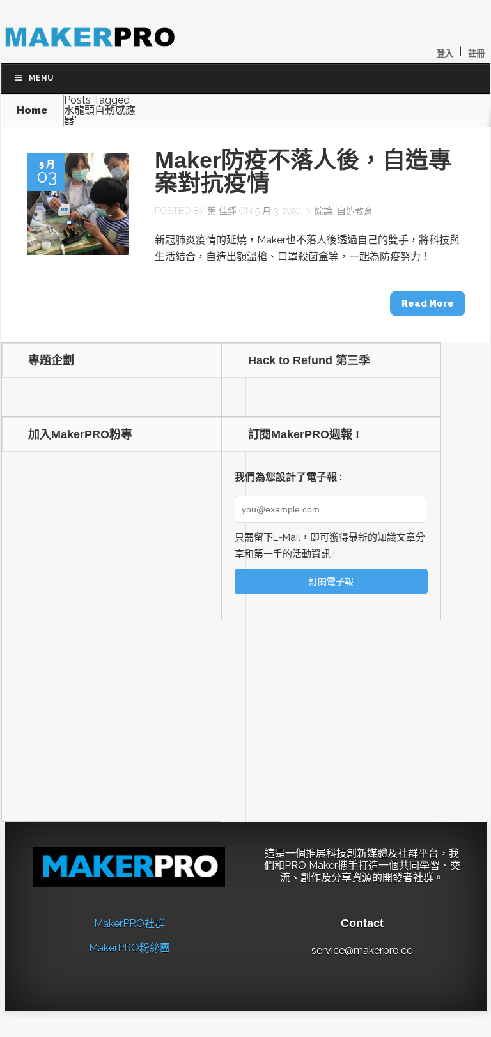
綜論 (323, 211)
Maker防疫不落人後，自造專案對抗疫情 (303, 171)
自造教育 (355, 211)
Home (32, 110)
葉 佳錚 (222, 211)
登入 (445, 53)
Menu (41, 77)
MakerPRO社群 (129, 924)
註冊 (476, 53)
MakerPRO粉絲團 (129, 948)
